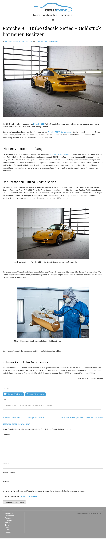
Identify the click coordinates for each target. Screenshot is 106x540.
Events (7, 530)
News (7, 527)
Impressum (9, 513)
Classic (15, 405)
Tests (7, 525)
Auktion (8, 405)
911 (4, 405)
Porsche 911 (38, 124)
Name (6, 463)
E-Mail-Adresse (9, 473)
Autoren (8, 518)
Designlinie (23, 405)
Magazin (8, 532)
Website (6, 482)
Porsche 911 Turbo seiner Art (60, 132)
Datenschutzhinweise (28, 496)
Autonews (8, 42)
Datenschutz (9, 516)
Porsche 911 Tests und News (23, 42)
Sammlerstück (37, 405)
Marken (7, 523)
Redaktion (54, 42)
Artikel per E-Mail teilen (14, 394)
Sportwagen (47, 405)
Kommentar (8, 435)
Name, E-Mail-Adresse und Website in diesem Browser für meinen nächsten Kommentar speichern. (45, 491)
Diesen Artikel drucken (36, 394)
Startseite (8, 520)
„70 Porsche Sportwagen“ (59, 154)
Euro (29, 405)
